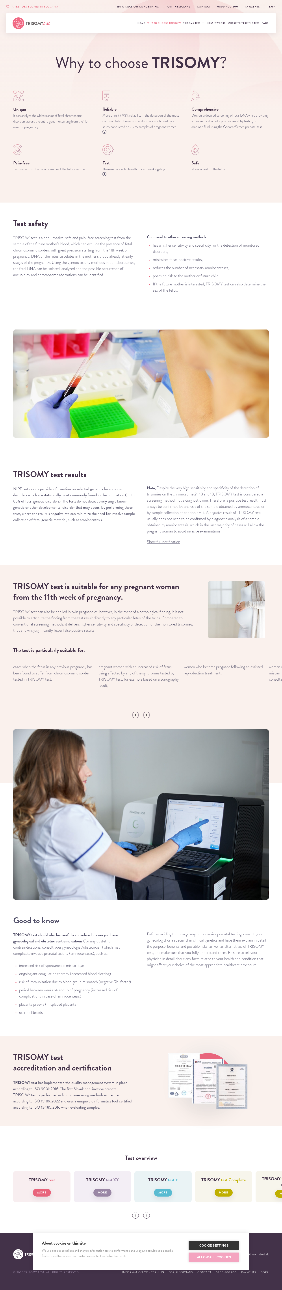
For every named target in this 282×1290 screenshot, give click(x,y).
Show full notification (163, 541)
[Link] (31, 23)
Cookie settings (213, 1245)
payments (248, 1272)
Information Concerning (143, 1272)
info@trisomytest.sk (255, 1254)
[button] (135, 715)
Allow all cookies (214, 1257)
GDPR (265, 1272)
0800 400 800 (226, 1272)
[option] (54, 672)
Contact (204, 1272)
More (41, 1192)
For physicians (181, 1272)
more (102, 1192)
